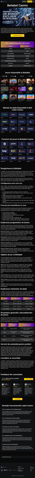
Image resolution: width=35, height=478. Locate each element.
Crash (21, 76)
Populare (4, 76)
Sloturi (29, 76)
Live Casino (12, 76)
